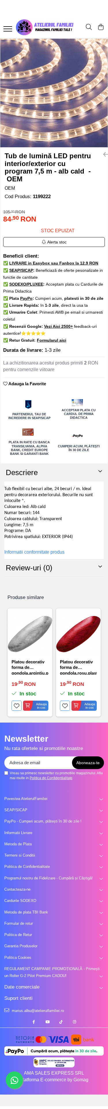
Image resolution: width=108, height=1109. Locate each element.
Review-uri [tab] (29, 567)
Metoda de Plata (18, 844)
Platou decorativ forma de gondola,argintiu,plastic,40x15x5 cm (30, 667)
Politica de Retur (18, 935)
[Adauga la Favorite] (17, 706)
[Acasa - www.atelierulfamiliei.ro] (44, 27)
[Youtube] (47, 1022)
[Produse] (8, 29)
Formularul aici (51, 340)
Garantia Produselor (20, 946)
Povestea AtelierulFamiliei (26, 799)
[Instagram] (74, 1022)
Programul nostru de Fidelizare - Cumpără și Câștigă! (48, 878)
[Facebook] (34, 1022)
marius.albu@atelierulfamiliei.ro (37, 1010)
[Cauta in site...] (89, 27)
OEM (10, 188)
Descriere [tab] (22, 472)
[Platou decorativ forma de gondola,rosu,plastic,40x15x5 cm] (78, 633)
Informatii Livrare (18, 833)
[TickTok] (61, 1022)
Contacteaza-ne (17, 889)
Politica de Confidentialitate (51, 778)
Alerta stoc (57, 242)
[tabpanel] (54, 93)
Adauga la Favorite (26, 383)
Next (103, 99)
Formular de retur (18, 923)
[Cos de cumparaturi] (101, 27)
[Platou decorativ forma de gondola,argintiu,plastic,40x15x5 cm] (29, 633)
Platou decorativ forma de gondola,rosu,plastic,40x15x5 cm (78, 667)
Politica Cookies (17, 957)
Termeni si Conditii (19, 855)
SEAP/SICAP (15, 810)
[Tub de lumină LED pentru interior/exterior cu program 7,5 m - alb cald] (54, 93)
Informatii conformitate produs (34, 552)
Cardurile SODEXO (20, 900)
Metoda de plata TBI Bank (26, 912)
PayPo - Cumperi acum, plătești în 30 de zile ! (43, 821)
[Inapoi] (103, 154)
